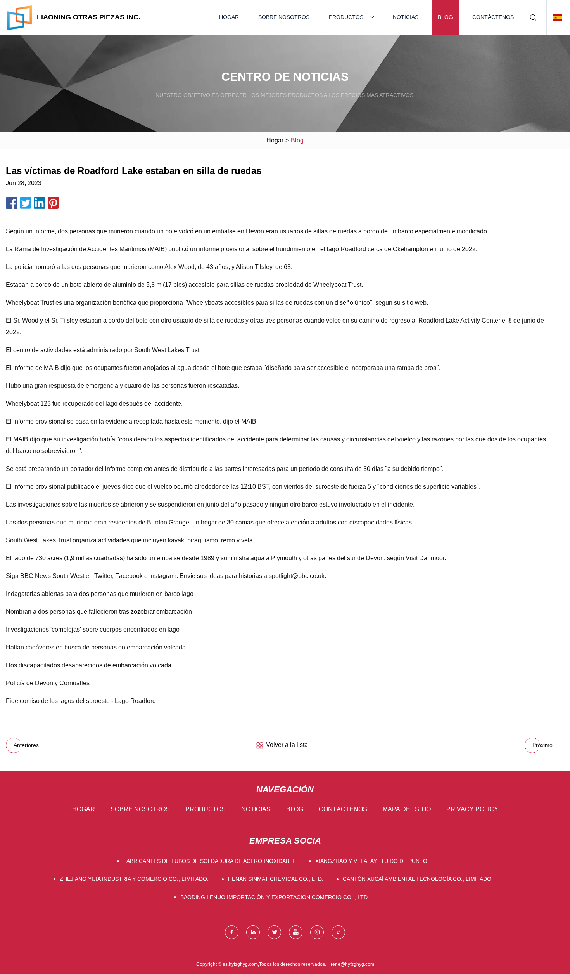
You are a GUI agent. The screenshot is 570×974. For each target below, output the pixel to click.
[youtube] (295, 932)
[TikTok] (338, 932)
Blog (445, 17)
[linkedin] (253, 932)
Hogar (229, 17)
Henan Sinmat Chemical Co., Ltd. (275, 879)
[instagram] (317, 932)
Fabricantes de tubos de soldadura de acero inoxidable (209, 861)
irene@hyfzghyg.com (352, 964)
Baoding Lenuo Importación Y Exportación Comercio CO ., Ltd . (275, 897)
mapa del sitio (407, 809)
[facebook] (231, 932)
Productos (346, 17)
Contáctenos (493, 17)
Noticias (405, 17)
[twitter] (274, 932)
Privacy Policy (472, 809)
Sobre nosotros (283, 17)
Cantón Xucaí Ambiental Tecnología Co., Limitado (417, 879)
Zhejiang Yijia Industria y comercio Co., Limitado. (134, 879)
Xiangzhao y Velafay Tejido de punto (371, 861)
